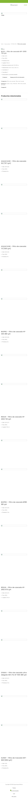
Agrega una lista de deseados (3, 771)
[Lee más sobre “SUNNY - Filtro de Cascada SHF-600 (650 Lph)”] (3, 775)
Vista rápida (3, 779)
